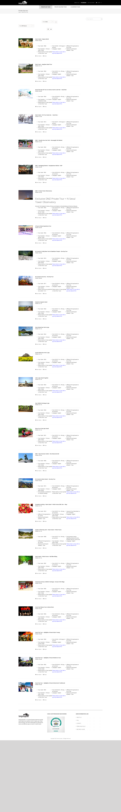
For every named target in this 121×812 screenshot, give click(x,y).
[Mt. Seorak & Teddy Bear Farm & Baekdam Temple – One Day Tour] (25, 255)
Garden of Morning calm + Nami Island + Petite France (48, 529)
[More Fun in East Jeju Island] (25, 432)
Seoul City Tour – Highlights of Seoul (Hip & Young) (47, 632)
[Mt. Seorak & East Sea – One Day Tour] (25, 280)
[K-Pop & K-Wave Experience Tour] (25, 230)
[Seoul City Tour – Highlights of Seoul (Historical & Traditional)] (25, 687)
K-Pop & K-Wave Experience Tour (43, 226)
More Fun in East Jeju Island (42, 428)
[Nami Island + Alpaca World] (25, 43)
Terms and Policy (81, 726)
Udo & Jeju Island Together (41, 378)
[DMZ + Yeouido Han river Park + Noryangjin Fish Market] (25, 144)
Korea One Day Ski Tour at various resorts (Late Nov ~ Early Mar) (51, 89)
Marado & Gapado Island (41, 302)
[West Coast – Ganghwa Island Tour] (25, 68)
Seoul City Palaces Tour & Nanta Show (44, 607)
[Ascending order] (56, 22)
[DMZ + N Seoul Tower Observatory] (25, 195)
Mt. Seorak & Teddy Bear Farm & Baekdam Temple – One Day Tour (51, 251)
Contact (79, 723)
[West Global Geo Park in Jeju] (25, 331)
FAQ (78, 720)
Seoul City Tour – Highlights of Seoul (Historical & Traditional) (50, 683)
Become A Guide (81, 729)
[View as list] (51, 29)
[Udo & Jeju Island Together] (25, 382)
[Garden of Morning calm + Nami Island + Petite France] (25, 533)
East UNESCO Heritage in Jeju (42, 403)
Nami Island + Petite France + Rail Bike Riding (46, 556)
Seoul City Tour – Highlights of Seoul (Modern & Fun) (48, 657)
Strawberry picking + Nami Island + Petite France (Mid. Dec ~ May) (51, 504)
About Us (79, 717)
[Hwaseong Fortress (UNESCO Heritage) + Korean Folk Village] (25, 586)
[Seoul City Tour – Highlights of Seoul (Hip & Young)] (25, 636)
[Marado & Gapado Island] (25, 306)
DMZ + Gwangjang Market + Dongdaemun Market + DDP (48, 165)
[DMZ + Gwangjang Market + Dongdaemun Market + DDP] (25, 169)
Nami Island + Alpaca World (42, 39)
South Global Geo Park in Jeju (42, 352)
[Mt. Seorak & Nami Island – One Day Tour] (25, 483)
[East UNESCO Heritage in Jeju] (25, 407)
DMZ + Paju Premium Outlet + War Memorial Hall (47, 453)
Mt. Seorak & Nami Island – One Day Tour (45, 479)
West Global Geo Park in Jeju (42, 327)
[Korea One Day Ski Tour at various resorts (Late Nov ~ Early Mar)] (25, 93)
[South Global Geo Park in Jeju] (25, 356)
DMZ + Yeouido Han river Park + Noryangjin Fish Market (48, 140)
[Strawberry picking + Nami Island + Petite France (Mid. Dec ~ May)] (25, 508)
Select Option (38, 56)
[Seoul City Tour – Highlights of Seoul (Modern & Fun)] (25, 661)
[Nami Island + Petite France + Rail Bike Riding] (25, 560)
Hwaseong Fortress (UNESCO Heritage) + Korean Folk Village (49, 581)
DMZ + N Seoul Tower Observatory (43, 191)
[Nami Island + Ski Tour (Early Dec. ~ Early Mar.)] (25, 119)
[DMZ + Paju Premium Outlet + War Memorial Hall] (25, 458)
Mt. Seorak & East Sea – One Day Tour (44, 276)
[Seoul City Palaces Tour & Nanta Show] (25, 611)
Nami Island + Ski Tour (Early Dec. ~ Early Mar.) (46, 115)
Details (45, 56)
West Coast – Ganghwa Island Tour (43, 64)
